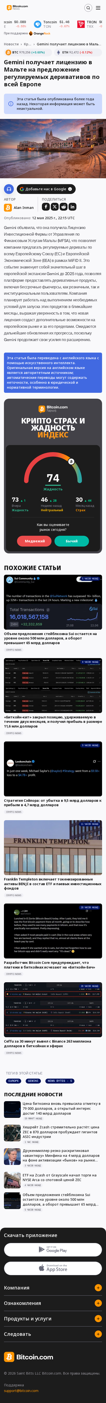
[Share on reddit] (64, 207)
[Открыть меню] (98, 8)
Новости (11, 44)
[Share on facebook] (46, 207)
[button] (70, 189)
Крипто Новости (28, 44)
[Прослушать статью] (9, 189)
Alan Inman (24, 207)
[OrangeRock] (39, 33)
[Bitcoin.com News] (17, 8)
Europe (13, 1081)
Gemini (33, 1081)
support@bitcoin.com (21, 1390)
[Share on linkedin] (72, 207)
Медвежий (35, 541)
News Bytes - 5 (60, 1081)
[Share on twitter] (55, 207)
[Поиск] (88, 8)
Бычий (72, 541)
